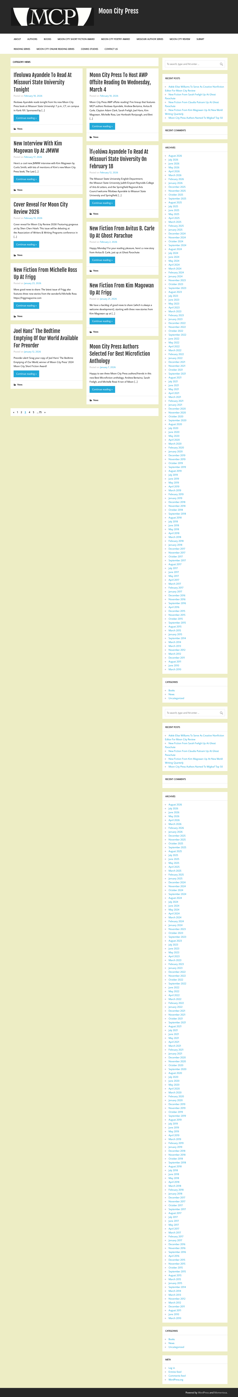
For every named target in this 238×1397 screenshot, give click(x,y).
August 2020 (175, 424)
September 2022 (177, 334)
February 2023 (176, 315)
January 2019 (175, 498)
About (17, 39)
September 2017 (177, 560)
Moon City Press (118, 11)
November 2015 (177, 614)
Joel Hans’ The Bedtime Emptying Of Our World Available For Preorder (46, 338)
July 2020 (173, 428)
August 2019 (175, 470)
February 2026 (176, 179)
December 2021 (177, 361)
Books (47, 39)
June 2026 (174, 163)
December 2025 (177, 186)
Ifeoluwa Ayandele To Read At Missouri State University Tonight (43, 82)
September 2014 (177, 638)
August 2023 (175, 291)
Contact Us (111, 48)
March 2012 (175, 653)
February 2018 (176, 540)
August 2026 (175, 155)
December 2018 (177, 502)
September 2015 (177, 622)
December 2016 (177, 595)
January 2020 (176, 451)
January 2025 (175, 229)
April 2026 (174, 171)
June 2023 (174, 299)
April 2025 (174, 218)
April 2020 (174, 439)
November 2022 (177, 326)
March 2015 (175, 630)
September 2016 (177, 603)
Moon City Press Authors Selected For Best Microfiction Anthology (120, 353)
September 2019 (177, 467)
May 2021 (174, 389)
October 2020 (176, 416)
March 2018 (175, 537)
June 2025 (174, 210)
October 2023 (176, 284)
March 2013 (175, 646)
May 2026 (174, 167)
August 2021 (175, 377)
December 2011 (177, 657)
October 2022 (176, 330)
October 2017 (176, 556)
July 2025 (173, 206)
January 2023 (176, 319)
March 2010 (175, 669)
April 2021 (174, 393)
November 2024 (177, 237)
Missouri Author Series (150, 39)
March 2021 (175, 396)
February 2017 (176, 587)
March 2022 (175, 350)
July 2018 (173, 521)
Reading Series (22, 48)
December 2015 (177, 610)
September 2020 (177, 420)
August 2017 (175, 564)
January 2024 (175, 276)
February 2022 (176, 354)
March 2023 (175, 311)
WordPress (203, 1392)
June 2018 (174, 525)
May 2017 (174, 575)
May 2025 (174, 214)
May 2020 (174, 435)
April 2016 (174, 607)
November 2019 (177, 459)
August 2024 (175, 249)
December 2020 (177, 408)
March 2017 (175, 583)
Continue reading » (26, 117)
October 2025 (176, 194)
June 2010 (174, 665)
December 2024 (177, 233)
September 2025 (177, 198)
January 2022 (175, 358)
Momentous (220, 1392)
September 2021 (177, 373)
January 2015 (175, 634)
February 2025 (176, 225)
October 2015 (176, 618)
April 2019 (174, 486)
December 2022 (177, 323)
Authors (32, 39)
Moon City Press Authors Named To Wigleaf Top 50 (196, 117)
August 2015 (175, 626)
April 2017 (174, 579)
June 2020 (174, 432)
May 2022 (174, 342)
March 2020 (175, 443)
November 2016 (177, 599)
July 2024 (173, 253)
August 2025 (175, 202)
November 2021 (177, 365)
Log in (172, 1367)
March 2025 (175, 221)
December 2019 (177, 455)
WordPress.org (176, 1379)
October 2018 (176, 509)
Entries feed (175, 1371)
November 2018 (177, 505)
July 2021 (173, 381)
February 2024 (176, 272)
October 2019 (176, 463)
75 (40, 412)
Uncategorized (176, 698)
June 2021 (174, 385)
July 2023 (173, 295)
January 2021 (175, 404)
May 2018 (174, 529)
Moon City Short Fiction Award (76, 39)
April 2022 (174, 346)
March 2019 (175, 490)
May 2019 (174, 482)
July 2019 (173, 474)
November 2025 (177, 190)
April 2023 (174, 307)
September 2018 (177, 513)
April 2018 (174, 533)
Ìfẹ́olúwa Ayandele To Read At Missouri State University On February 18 (119, 159)
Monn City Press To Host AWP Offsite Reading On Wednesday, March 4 (120, 82)
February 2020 (176, 447)
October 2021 (176, 369)
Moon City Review (180, 39)
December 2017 (177, 548)
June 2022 (174, 338)
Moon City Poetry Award (115, 39)
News (19, 128)
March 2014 (175, 642)
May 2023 (174, 303)
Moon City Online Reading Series (55, 48)
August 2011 (175, 661)
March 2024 (175, 268)
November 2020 (177, 412)
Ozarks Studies (89, 48)
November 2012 (177, 649)
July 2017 (173, 568)
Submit (200, 39)
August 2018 (175, 517)
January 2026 (176, 182)
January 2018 (175, 544)
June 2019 (174, 478)
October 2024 (176, 241)
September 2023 (177, 288)
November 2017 (177, 552)
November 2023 (177, 280)
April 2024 (174, 264)
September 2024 (177, 245)
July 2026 (173, 159)
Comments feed (177, 1375)
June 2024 (174, 256)
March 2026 (175, 175)
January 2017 (175, 591)
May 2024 (174, 260)
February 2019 (176, 494)
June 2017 (174, 572)
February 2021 (176, 400)
